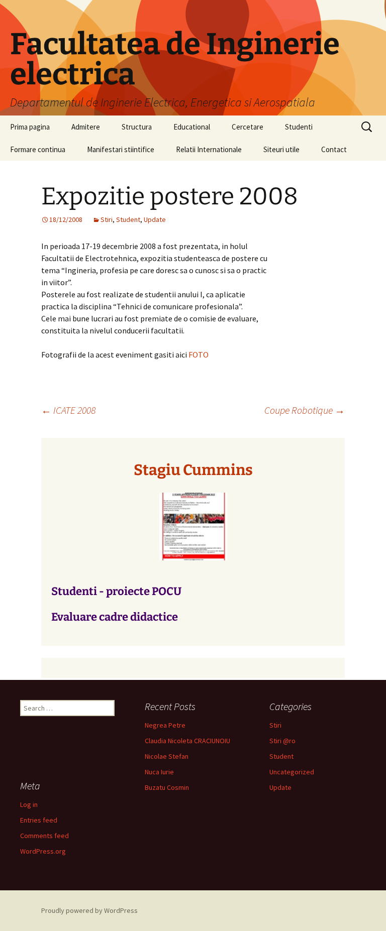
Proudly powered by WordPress (89, 910)
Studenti (299, 127)
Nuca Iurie (159, 771)
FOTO (198, 355)
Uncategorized (291, 771)
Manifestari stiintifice (120, 149)
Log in (29, 804)
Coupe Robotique (304, 410)
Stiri (107, 219)
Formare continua (37, 149)
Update (155, 219)
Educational (191, 127)
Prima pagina (30, 127)
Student (128, 219)
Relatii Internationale (209, 149)
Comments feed (44, 835)
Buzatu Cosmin (167, 787)
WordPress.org (43, 851)
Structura (137, 127)
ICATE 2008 (68, 410)
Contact (334, 149)
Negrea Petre (165, 725)
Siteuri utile (281, 149)
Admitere (85, 127)
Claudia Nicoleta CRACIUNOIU (187, 740)
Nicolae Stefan (166, 756)
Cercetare (247, 127)
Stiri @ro (282, 740)
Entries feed (38, 820)
